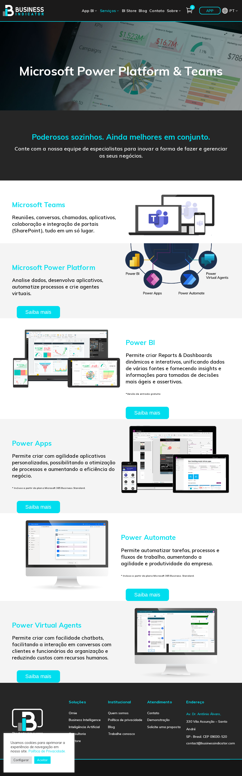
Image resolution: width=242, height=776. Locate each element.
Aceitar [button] (42, 760)
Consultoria (77, 734)
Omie (73, 713)
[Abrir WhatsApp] (230, 764)
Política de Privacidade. (47, 751)
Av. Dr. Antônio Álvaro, (203, 714)
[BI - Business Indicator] (23, 10)
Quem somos (118, 713)
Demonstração (158, 720)
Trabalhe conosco (121, 734)
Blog (111, 727)
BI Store (75, 741)
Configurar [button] (21, 760)
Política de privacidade (125, 720)
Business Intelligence (85, 720)
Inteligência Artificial (84, 727)
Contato (153, 713)
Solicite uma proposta (164, 727)
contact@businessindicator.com (210, 743)
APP (210, 11)
